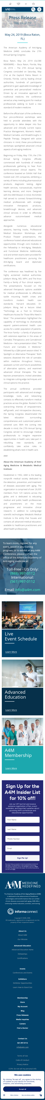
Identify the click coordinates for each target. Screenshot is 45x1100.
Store (22, 1002)
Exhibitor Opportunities (22, 983)
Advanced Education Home (22, 949)
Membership (22, 998)
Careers (22, 1024)
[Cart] (26, 4)
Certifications (22, 958)
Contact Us (22, 1038)
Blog (22, 1011)
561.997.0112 (22, 1043)
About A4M (22, 935)
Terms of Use (22, 1056)
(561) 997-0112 (22, 581)
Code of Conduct (22, 1060)
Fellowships (22, 954)
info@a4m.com (27, 589)
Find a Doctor (22, 1028)
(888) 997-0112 (22, 573)
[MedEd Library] (11, 4)
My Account (22, 1006)
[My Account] (34, 4)
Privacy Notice (22, 1064)
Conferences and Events (22, 973)
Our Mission (22, 939)
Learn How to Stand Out (22, 987)
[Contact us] (18, 4)
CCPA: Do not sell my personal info (22, 1069)
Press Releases (23, 1015)
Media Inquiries (22, 1019)
